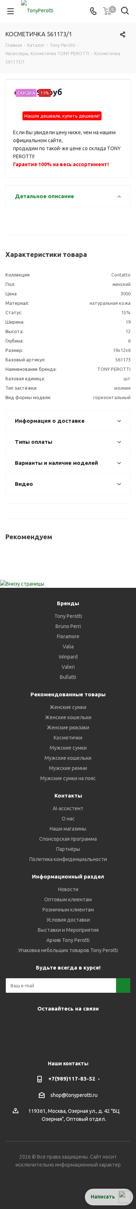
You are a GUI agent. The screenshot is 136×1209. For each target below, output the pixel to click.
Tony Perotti (68, 616)
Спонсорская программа (68, 839)
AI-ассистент (68, 808)
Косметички (68, 738)
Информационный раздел (68, 876)
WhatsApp (93, 1025)
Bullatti (68, 677)
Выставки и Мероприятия (68, 930)
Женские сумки (68, 707)
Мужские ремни (68, 768)
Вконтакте (21, 1025)
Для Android (75, 1043)
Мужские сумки (68, 748)
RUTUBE (57, 1043)
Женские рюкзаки (68, 727)
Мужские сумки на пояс (68, 778)
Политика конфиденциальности (68, 859)
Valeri (68, 667)
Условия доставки (68, 920)
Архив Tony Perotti (68, 940)
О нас (68, 818)
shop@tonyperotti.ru (74, 1095)
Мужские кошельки (68, 758)
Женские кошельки (68, 717)
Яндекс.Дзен (111, 1025)
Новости (68, 889)
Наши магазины (68, 829)
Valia (68, 646)
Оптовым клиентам (68, 899)
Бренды (68, 603)
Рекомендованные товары (68, 694)
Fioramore (68, 636)
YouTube (57, 1025)
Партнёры (68, 849)
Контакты (68, 795)
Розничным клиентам (68, 910)
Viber (75, 1025)
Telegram (39, 1025)
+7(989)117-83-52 (71, 1078)
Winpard (68, 657)
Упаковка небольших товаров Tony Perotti (68, 950)
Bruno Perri (68, 626)
